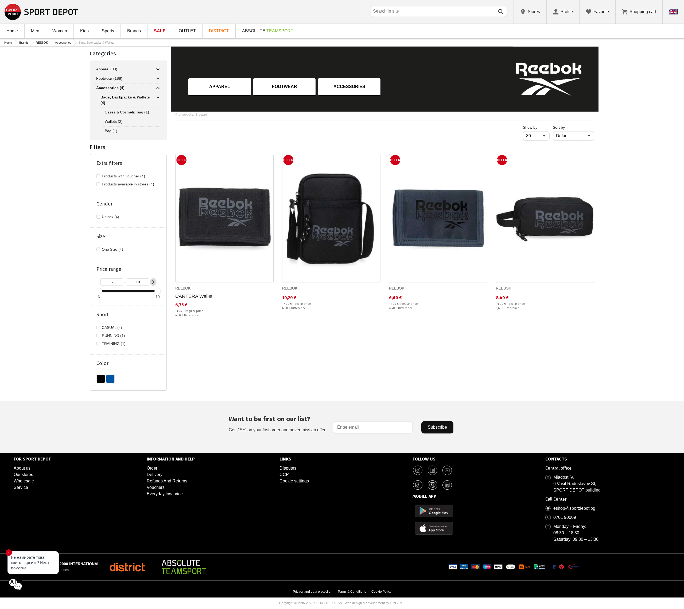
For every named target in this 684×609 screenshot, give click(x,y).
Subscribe (437, 427)
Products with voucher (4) (123, 176)
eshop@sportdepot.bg (574, 508)
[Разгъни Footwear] (157, 78)
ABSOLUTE (267, 31)
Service (21, 487)
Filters (97, 147)
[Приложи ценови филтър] (153, 282)
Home (12, 31)
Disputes (287, 468)
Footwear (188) (109, 78)
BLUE (110, 379)
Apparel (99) (106, 69)
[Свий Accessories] (157, 88)
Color (102, 363)
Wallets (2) (114, 121)
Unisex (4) (110, 217)
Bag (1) (111, 131)
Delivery (154, 474)
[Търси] (501, 12)
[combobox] (439, 11)
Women (59, 31)
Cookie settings (294, 481)
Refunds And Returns (167, 481)
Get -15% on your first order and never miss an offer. (277, 423)
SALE (160, 31)
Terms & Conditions (352, 591)
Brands (134, 31)
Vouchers (156, 487)
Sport (102, 315)
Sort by (559, 127)
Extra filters (109, 163)
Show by (536, 127)
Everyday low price (165, 494)
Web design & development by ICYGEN (373, 603)
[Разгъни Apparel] (157, 69)
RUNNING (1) (113, 335)
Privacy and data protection (312, 591)
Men (35, 31)
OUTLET (187, 31)
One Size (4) (112, 249)
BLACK (100, 379)
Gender (104, 204)
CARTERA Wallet (193, 296)
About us (22, 468)
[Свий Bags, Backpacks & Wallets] (157, 97)
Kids (84, 31)
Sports (108, 31)
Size (100, 236)
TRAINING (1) (114, 343)
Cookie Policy (381, 591)
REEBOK (42, 42)
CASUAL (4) (112, 327)
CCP (284, 474)
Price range (108, 269)
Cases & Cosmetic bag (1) (127, 112)
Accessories (63, 42)
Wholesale (24, 481)
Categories (103, 53)
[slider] (99, 291)
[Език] (673, 12)
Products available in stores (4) (128, 184)
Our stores (23, 474)
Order (152, 468)
